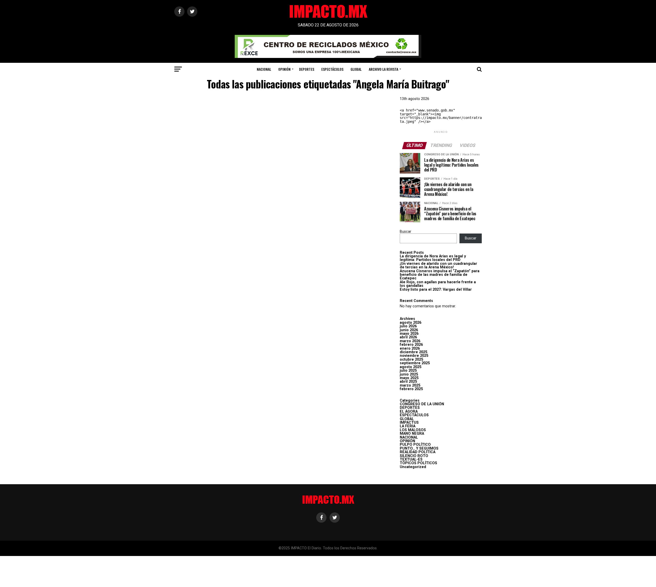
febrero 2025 (411, 389)
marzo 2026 (410, 341)
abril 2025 (408, 381)
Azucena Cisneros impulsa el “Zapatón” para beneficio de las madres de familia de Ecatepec (439, 275)
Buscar (405, 231)
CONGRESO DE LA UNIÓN (422, 404)
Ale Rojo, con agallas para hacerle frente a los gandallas (438, 284)
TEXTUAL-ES (411, 459)
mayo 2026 (409, 333)
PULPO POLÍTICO (415, 444)
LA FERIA (407, 426)
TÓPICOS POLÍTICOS (418, 463)
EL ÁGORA (409, 411)
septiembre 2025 (415, 363)
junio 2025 (409, 374)
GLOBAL (356, 69)
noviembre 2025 (414, 355)
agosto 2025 (410, 367)
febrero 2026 (411, 344)
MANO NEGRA (412, 433)
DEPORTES (306, 69)
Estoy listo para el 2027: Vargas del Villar (436, 289)
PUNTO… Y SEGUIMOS (419, 448)
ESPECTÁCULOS (332, 69)
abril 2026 (408, 337)
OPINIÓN (284, 69)
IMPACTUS (409, 422)
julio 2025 (408, 370)
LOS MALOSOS (413, 430)
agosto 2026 (410, 322)
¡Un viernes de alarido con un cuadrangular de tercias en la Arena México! (438, 265)
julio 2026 (408, 326)
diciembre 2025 (413, 352)
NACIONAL (264, 69)
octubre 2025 (411, 359)
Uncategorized (413, 467)
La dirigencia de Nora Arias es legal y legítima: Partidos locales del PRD (433, 258)
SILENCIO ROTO (414, 456)
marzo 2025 (410, 385)
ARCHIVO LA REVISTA (383, 69)
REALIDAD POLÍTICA (417, 452)
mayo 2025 (409, 378)
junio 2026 (409, 330)
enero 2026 (410, 348)
